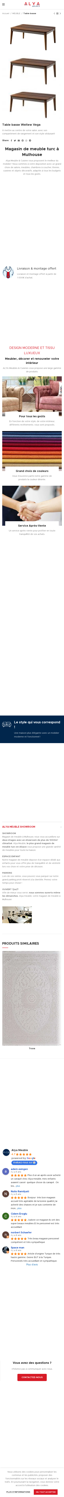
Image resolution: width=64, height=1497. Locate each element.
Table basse (29, 13)
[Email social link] (19, 140)
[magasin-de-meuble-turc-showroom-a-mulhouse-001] (17, 914)
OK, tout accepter (46, 1492)
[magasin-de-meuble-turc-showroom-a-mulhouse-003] (17, 925)
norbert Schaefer (21, 1232)
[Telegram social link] (30, 140)
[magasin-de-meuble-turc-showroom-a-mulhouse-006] (47, 925)
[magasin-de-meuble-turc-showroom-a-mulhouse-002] (47, 914)
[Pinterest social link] (23, 140)
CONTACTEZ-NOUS (32, 1377)
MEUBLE (16, 13)
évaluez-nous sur (22, 1162)
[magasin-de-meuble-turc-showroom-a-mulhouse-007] (17, 928)
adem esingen (19, 1169)
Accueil (6, 13)
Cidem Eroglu (19, 1214)
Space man (17, 1248)
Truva (32, 1049)
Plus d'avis (32, 1264)
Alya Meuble (19, 1150)
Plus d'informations (18, 1492)
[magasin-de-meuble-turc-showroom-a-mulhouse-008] (47, 928)
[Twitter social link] (15, 140)
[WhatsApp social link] (26, 140)
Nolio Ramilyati (20, 1191)
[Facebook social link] (11, 140)
